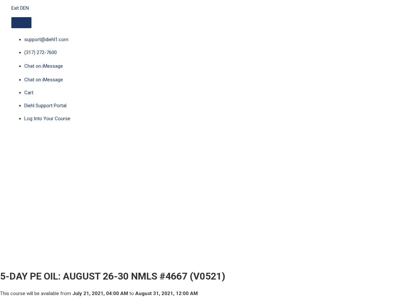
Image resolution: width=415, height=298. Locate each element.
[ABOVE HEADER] (21, 22)
